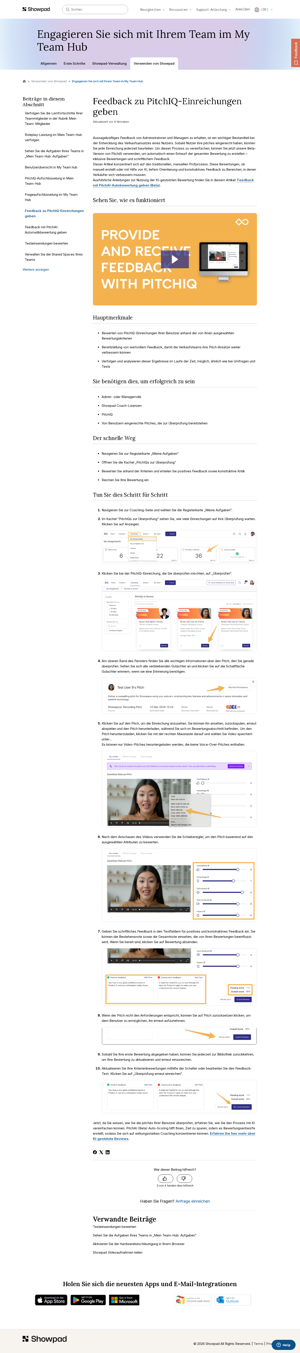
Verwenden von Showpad (154, 63)
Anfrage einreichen (192, 1201)
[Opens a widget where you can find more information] (283, 1345)
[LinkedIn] (108, 1152)
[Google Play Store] (88, 1301)
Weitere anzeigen (36, 270)
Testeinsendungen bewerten (46, 243)
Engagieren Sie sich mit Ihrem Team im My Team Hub (107, 81)
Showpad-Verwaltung (109, 63)
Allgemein (49, 63)
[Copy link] (124, 113)
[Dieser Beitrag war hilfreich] (165, 1178)
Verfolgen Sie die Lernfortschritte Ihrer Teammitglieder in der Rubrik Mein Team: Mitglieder (54, 118)
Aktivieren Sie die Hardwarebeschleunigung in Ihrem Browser (138, 1244)
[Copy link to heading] (169, 200)
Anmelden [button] (242, 9)
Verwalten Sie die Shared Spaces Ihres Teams (54, 257)
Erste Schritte (74, 63)
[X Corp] (101, 1152)
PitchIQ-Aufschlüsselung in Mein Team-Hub (49, 181)
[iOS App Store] (51, 1301)
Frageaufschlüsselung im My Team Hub (51, 197)
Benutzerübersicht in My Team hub (51, 167)
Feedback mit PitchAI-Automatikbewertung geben (46, 230)
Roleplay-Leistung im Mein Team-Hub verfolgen (53, 137)
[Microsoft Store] (124, 1301)
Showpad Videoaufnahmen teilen (117, 1252)
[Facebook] (95, 1152)
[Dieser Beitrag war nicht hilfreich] (184, 1178)
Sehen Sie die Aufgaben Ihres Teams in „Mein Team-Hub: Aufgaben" (54, 154)
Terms (258, 1344)
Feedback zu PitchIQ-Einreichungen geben (54, 213)
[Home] (45, 1341)
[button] (175, 259)
